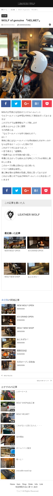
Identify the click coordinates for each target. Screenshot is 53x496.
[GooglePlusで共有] (26, 103)
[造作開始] (26, 440)
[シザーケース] (26, 395)
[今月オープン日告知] (26, 365)
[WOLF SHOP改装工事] (26, 406)
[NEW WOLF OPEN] (15, 249)
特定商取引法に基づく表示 (27, 487)
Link (41, 484)
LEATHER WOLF (29, 214)
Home (12, 484)
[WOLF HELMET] (26, 417)
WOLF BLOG (8, 375)
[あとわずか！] (38, 275)
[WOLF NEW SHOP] (15, 275)
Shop (24, 484)
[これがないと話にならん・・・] (26, 429)
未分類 (4, 16)
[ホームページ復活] (26, 451)
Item (18, 484)
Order (30, 484)
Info (36, 484)
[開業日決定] (26, 354)
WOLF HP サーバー (43, 380)
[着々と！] (26, 463)
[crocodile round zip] (26, 474)
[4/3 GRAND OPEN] (38, 249)
